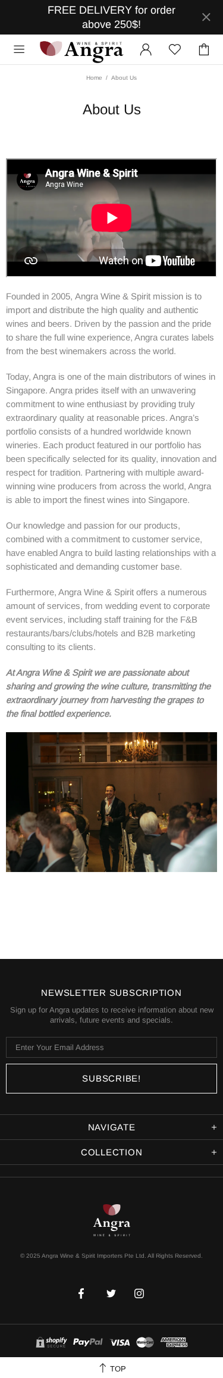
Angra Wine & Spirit (81, 49)
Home (94, 77)
